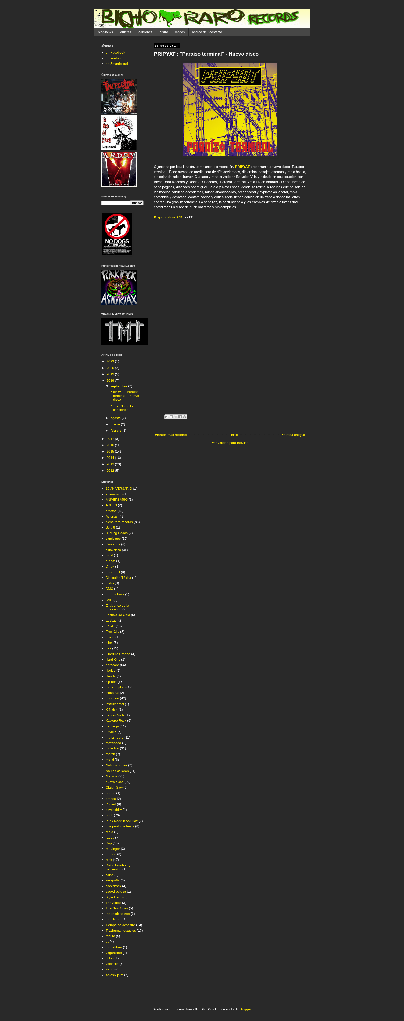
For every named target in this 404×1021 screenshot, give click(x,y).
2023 (111, 361)
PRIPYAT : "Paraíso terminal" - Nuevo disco (124, 396)
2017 (111, 439)
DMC (109, 588)
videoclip (112, 964)
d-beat (110, 561)
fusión (110, 637)
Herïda (111, 676)
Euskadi (111, 620)
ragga (110, 837)
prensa (111, 798)
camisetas (113, 538)
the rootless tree (118, 914)
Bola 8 (110, 527)
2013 (111, 464)
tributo (110, 936)
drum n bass (115, 594)
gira (108, 648)
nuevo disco (114, 782)
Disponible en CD (168, 217)
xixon (109, 969)
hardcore (112, 665)
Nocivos (111, 776)
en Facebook (115, 52)
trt (107, 941)
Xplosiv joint (114, 975)
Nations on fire (116, 765)
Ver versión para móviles (230, 443)
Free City (112, 632)
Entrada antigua (293, 435)
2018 (111, 380)
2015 (111, 451)
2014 (111, 458)
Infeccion (112, 698)
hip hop (111, 682)
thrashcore (114, 919)
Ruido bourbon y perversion (118, 867)
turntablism (114, 947)
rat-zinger (113, 849)
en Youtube (114, 58)
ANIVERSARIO (117, 499)
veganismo (114, 953)
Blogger (245, 1009)
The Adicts (113, 903)
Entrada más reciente (171, 435)
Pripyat (111, 804)
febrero (116, 430)
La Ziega (112, 726)
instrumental (115, 704)
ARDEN (111, 505)
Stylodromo (114, 897)
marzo (116, 424)
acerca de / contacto (207, 32)
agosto (116, 418)
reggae (111, 854)
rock (109, 860)
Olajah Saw (114, 787)
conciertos (113, 550)
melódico (112, 748)
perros (110, 793)
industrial (112, 693)
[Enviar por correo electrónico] (166, 416)
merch (110, 754)
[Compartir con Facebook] (180, 416)
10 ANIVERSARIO (119, 488)
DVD (109, 600)
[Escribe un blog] (171, 416)
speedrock (113, 886)
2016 (111, 445)
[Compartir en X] (175, 416)
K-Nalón (112, 709)
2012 (111, 470)
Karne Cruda (115, 715)
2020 (111, 368)
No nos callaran (117, 771)
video (110, 958)
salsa (109, 875)
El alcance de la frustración (117, 607)
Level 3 (111, 732)
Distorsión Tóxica (118, 577)
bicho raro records (119, 522)
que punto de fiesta (120, 826)
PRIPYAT (242, 167)
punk (109, 815)
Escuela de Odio (118, 615)
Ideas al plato (116, 687)
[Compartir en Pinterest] (184, 416)
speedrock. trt (116, 891)
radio (109, 832)
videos (180, 32)
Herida (110, 670)
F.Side (110, 626)
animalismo (114, 494)
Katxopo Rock (116, 720)
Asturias (112, 516)
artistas (125, 32)
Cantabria (113, 544)
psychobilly (114, 809)
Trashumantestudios (121, 930)
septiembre (119, 386)
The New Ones (117, 908)
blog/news (105, 32)
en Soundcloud (117, 63)
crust (109, 555)
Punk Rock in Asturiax (122, 821)
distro (164, 32)
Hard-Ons (113, 659)
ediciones (145, 32)
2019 (111, 374)
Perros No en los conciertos (122, 408)
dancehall (113, 572)
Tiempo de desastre (120, 925)
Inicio (234, 435)
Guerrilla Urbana (118, 654)
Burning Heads (117, 533)
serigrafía (113, 880)
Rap (109, 843)
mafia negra (114, 737)
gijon (109, 642)
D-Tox (110, 566)
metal (110, 759)
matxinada (113, 743)
